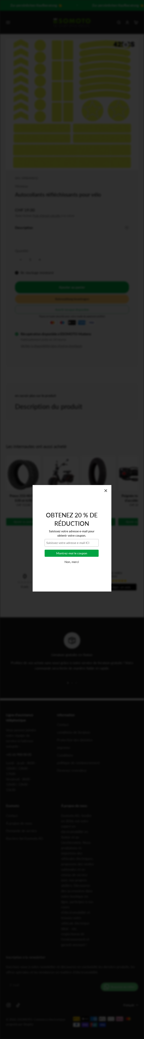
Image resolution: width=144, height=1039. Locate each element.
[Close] (105, 472)
